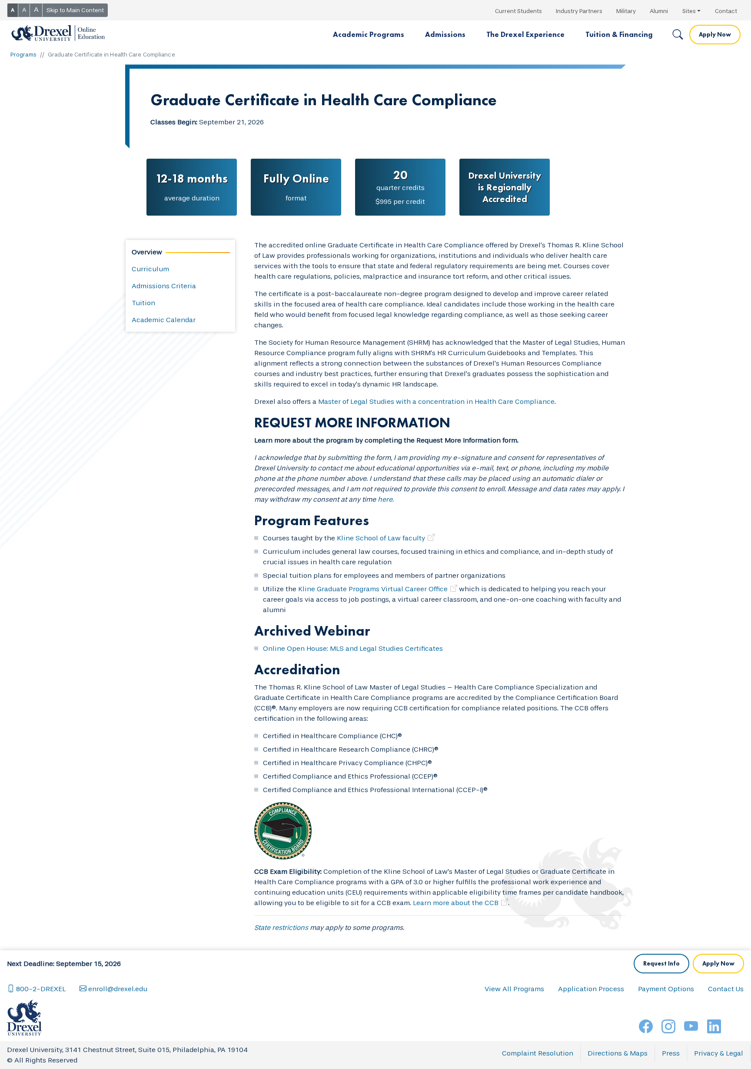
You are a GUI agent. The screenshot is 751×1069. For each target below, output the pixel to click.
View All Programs (514, 989)
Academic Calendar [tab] (164, 320)
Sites (689, 11)
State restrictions (281, 927)
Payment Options (666, 989)
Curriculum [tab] (150, 269)
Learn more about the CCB (455, 903)
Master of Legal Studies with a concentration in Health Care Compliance (436, 401)
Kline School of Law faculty (381, 538)
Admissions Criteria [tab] (164, 286)
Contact (726, 11)
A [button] (12, 10)
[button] (368, 35)
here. (386, 499)
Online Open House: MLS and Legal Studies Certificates (353, 648)
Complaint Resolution (537, 1053)
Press (671, 1053)
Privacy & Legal (718, 1053)
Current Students (518, 11)
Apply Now (715, 34)
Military (626, 11)
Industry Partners (579, 11)
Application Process (591, 989)
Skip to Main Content (75, 10)
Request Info (661, 963)
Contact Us (726, 989)
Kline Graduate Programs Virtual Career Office (373, 589)
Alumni (659, 11)
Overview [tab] (147, 252)
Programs (23, 54)
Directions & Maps (618, 1053)
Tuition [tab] (143, 303)
